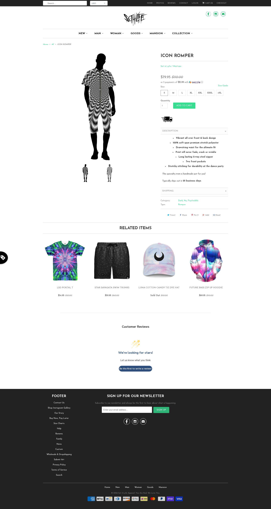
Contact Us (59, 403)
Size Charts (59, 423)
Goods (135, 33)
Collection (181, 33)
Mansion (156, 33)
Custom (59, 449)
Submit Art (59, 460)
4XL (220, 93)
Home (150, 3)
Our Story (59, 413)
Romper (182, 205)
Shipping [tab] (167, 191)
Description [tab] (170, 131)
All (52, 44)
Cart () (209, 3)
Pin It (196, 215)
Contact (183, 3)
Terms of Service (59, 470)
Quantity (165, 101)
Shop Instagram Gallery (59, 408)
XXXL (210, 93)
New (82, 33)
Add (207, 215)
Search (59, 475)
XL (191, 93)
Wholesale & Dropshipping (59, 454)
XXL (200, 93)
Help (59, 429)
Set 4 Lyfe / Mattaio (171, 66)
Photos (160, 3)
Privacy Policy (59, 465)
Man (97, 33)
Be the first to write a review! (135, 368)
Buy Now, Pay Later (59, 418)
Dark (180, 201)
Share (184, 215)
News (59, 444)
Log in (195, 3)
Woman (115, 33)
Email (218, 215)
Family (59, 439)
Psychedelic (193, 201)
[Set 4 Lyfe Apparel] (135, 18)
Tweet (172, 215)
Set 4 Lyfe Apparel (126, 493)
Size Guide (223, 86)
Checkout (221, 3)
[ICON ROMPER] (100, 107)
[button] (194, 82)
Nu (185, 201)
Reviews (171, 3)
